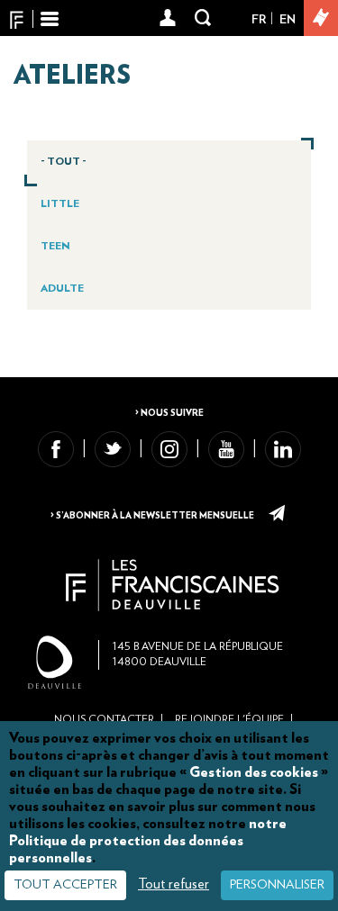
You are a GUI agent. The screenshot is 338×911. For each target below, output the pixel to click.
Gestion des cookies (253, 772)
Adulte (62, 288)
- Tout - (64, 161)
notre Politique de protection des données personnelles (148, 840)
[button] (168, 19)
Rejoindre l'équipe (229, 719)
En (287, 20)
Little (60, 203)
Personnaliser (277, 885)
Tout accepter (65, 885)
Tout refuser (173, 884)
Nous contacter (104, 719)
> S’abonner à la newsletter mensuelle (153, 515)
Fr (258, 20)
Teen (55, 245)
